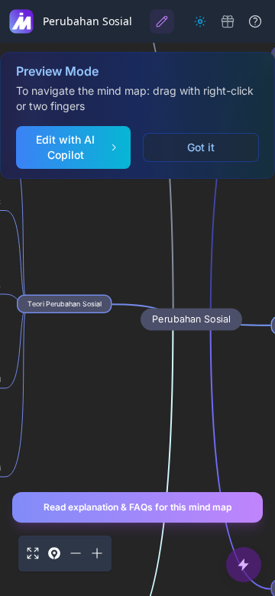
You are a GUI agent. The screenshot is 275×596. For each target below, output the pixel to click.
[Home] (21, 21)
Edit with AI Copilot (65, 147)
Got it (201, 147)
